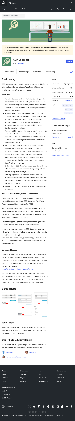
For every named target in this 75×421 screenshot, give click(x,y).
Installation (37, 72)
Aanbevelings (24, 72)
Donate (60, 378)
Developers (42, 378)
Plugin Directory (7, 9)
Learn (40, 371)
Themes (23, 374)
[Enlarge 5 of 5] (45, 308)
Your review (56, 137)
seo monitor (68, 109)
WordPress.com (8, 388)
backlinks (65, 105)
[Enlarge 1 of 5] (14, 295)
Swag (60, 381)
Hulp (71, 72)
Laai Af (69, 61)
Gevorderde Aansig (59, 119)
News (4, 374)
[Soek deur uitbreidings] (23, 16)
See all (70, 137)
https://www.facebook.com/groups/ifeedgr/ (17, 269)
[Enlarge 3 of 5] (30, 312)
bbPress (6, 394)
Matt (4, 391)
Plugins (22, 378)
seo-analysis (68, 113)
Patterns (23, 381)
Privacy (4, 381)
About (4, 371)
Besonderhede (9, 72)
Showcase (24, 371)
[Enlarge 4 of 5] (45, 295)
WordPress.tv (44, 381)
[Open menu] (72, 3)
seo (71, 105)
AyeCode (20, 63)
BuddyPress (7, 398)
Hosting (5, 378)
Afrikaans (10, 407)
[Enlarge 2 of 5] (30, 295)
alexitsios (32, 352)
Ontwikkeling (50, 72)
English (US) (69, 100)
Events (59, 374)
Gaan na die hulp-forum (60, 155)
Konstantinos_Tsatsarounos (16, 357)
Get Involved (61, 371)
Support (41, 374)
